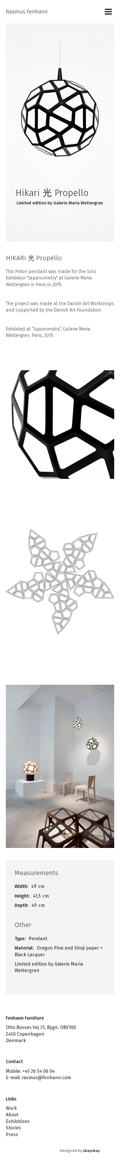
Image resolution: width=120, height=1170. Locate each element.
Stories (13, 1128)
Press (12, 1134)
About (12, 1114)
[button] (108, 11)
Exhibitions (18, 1121)
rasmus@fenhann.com (46, 1077)
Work (11, 1108)
